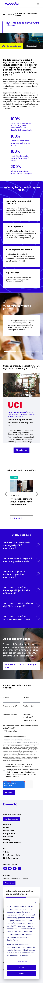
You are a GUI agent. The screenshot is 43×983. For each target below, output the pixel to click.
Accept (21, 967)
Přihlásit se (9, 883)
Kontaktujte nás (14, 46)
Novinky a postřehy (11, 855)
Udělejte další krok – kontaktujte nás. (20, 665)
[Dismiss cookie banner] (35, 902)
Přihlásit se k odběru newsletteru (16, 879)
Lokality (6, 839)
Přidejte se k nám (10, 858)
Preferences (21, 961)
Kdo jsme (7, 824)
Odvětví (6, 852)
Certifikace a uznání (12, 843)
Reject (21, 973)
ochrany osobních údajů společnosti (21, 773)
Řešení (10, 15)
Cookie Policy (12, 940)
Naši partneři (9, 833)
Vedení (6, 827)
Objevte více (21, 450)
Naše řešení (31, 46)
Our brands (8, 836)
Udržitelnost (8, 830)
